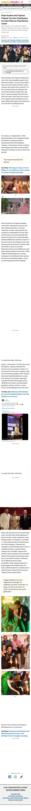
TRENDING (10, 5)
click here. (18, 360)
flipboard (11, 796)
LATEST (3, 5)
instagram (6, 798)
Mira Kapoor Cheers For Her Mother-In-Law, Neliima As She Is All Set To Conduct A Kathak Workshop (15, 170)
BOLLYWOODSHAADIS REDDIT (8, 42)
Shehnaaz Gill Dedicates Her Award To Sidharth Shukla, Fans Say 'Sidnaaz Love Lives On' (15, 394)
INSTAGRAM (25, 40)
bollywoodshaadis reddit (19, 798)
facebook (19, 796)
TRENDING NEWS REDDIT (23, 42)
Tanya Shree (6, 36)
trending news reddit (15, 800)
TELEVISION (26, 5)
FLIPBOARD (12, 40)
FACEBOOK (18, 40)
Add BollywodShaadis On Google (12, 8)
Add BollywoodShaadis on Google (15, 71)
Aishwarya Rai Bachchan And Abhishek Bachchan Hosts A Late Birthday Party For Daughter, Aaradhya (15, 733)
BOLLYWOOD (18, 5)
